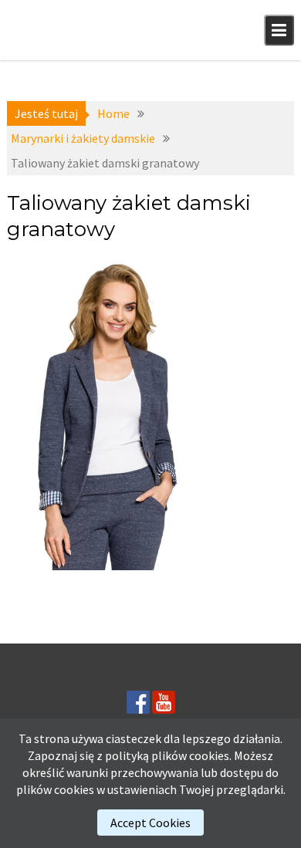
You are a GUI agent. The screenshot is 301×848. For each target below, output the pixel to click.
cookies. (210, 755)
